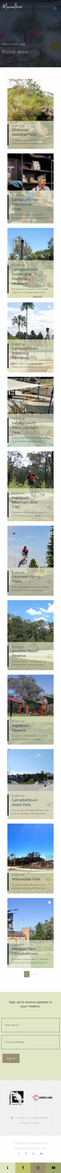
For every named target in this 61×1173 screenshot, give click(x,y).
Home (5, 44)
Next (35, 974)
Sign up (11, 1058)
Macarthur (16, 6)
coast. (43, 1148)
